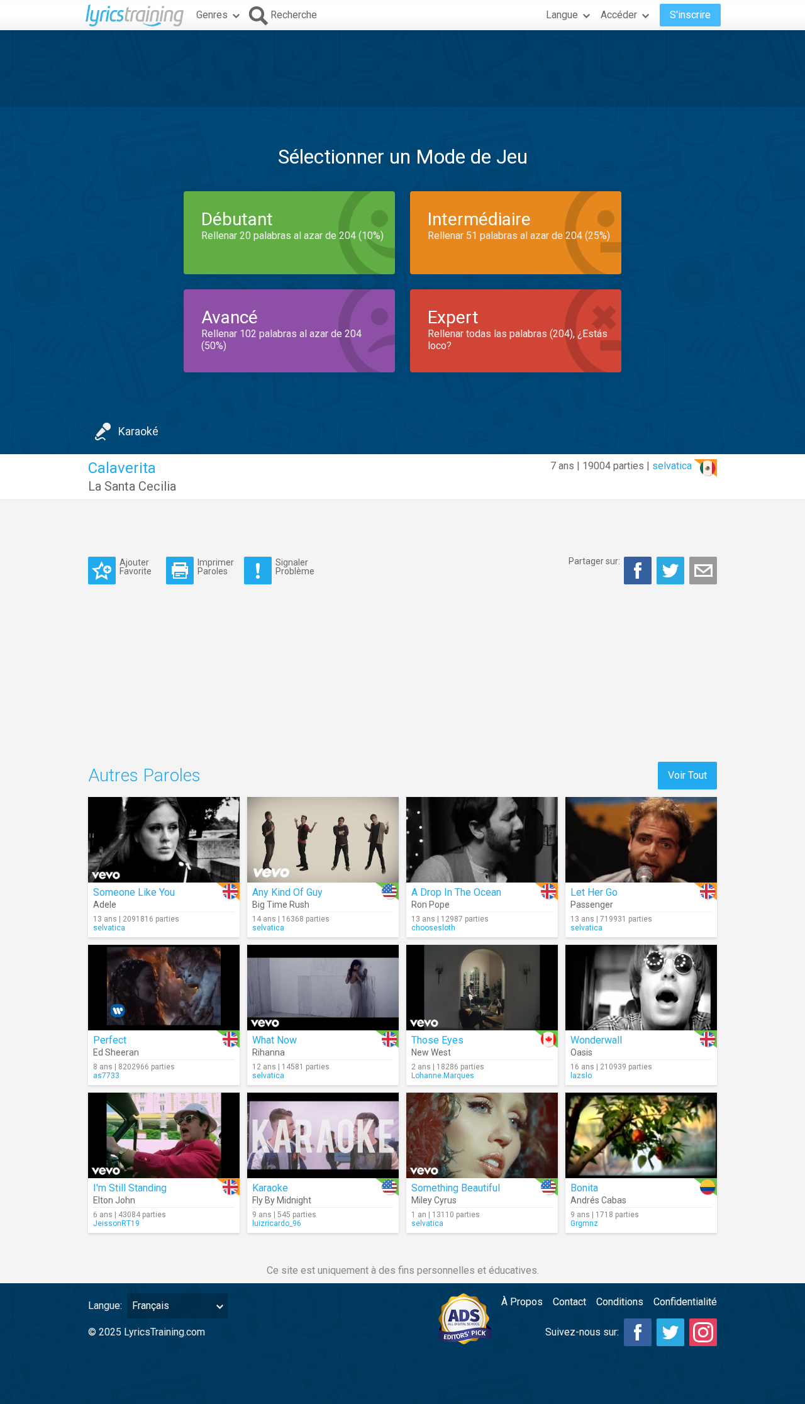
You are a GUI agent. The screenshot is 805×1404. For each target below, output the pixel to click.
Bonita (584, 1188)
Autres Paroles (144, 775)
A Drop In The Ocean (456, 892)
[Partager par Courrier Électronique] (703, 570)
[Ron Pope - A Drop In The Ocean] (482, 840)
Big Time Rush (280, 905)
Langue (562, 15)
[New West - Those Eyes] (482, 987)
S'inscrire (690, 15)
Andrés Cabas (598, 1200)
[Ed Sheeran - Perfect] (164, 987)
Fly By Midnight (281, 1200)
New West (431, 1052)
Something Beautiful (455, 1188)
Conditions (619, 1302)
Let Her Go (594, 892)
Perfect (109, 1040)
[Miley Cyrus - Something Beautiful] (482, 1135)
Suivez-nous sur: (582, 1332)
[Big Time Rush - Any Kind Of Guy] (323, 840)
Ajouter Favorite (135, 566)
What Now (274, 1040)
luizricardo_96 (276, 1223)
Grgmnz (584, 1223)
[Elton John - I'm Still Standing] (164, 1135)
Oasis (581, 1052)
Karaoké (138, 431)
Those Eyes (437, 1040)
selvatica (672, 466)
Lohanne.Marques (442, 1075)
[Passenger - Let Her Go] (641, 840)
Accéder (619, 15)
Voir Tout (687, 775)
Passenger (591, 905)
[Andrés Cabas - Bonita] (641, 1135)
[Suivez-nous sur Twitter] (670, 1332)
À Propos (522, 1302)
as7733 (106, 1075)
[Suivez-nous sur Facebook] (638, 1332)
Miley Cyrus (434, 1200)
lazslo (581, 1075)
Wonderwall (596, 1040)
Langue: (105, 1306)
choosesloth (433, 927)
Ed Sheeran (116, 1052)
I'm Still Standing (130, 1188)
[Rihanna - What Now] (323, 987)
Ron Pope (430, 905)
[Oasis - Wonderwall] (641, 987)
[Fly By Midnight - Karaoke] (323, 1135)
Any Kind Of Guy (287, 892)
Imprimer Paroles (215, 566)
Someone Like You (134, 892)
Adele (104, 905)
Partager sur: (594, 561)
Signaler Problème (294, 566)
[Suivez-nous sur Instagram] (703, 1332)
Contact (569, 1302)
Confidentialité (685, 1302)
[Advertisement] (402, 68)
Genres (212, 15)
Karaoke (270, 1188)
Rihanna (268, 1052)
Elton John (114, 1200)
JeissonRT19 (116, 1223)
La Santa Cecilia (132, 486)
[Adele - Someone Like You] (164, 840)
